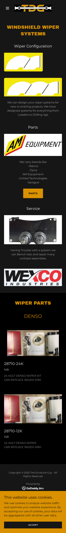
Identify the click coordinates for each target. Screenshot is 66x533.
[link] (33, 8)
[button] (8, 8)
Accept (33, 525)
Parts (33, 193)
